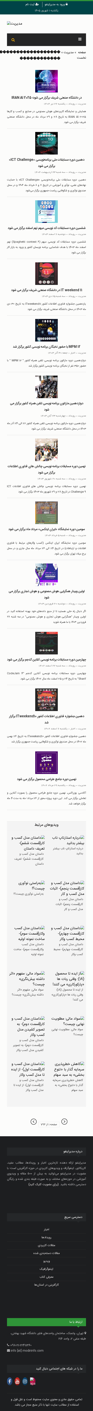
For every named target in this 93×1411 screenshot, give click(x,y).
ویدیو (46, 1261)
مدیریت (69, 52)
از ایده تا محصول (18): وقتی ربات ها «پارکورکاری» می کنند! (67, 994)
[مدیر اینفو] (46, 24)
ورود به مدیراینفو (55, 4)
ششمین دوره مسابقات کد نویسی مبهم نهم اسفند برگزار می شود (47, 228)
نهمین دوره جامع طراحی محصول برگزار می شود (46, 779)
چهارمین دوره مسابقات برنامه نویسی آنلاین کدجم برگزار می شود (46, 660)
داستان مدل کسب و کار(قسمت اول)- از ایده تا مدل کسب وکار (29, 1085)
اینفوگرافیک (46, 1269)
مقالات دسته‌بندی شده (46, 1253)
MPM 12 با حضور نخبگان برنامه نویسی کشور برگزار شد (46, 347)
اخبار (46, 1229)
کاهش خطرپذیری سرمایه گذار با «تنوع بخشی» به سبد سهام (68, 1085)
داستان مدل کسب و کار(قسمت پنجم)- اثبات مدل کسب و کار (69, 904)
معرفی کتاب (46, 1277)
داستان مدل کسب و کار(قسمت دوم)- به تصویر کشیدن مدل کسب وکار (28, 1045)
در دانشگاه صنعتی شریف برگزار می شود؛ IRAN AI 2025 (47, 98)
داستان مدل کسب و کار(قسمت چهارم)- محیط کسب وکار (68, 949)
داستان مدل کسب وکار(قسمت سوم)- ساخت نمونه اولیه (29, 949)
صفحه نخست (81, 55)
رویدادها (46, 1237)
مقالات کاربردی (46, 1245)
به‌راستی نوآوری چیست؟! (29, 893)
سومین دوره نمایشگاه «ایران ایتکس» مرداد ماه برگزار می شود (46, 529)
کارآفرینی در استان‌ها (46, 1284)
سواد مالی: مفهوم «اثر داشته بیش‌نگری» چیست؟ (28, 992)
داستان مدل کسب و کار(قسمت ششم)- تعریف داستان (29, 859)
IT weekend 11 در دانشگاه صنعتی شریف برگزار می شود (46, 290)
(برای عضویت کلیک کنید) (43, 1184)
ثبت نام (30, 4)
